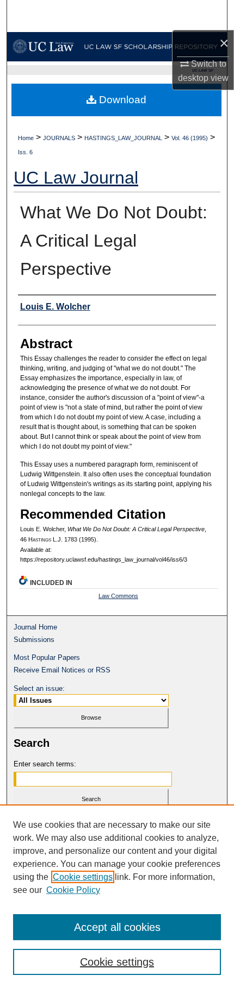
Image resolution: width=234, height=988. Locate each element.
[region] (117, 896)
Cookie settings (83, 877)
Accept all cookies (117, 927)
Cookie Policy (73, 890)
